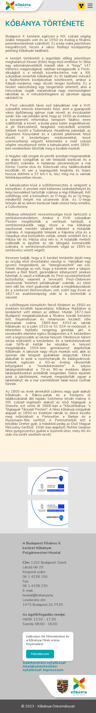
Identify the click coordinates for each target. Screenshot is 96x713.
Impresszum (53, 669)
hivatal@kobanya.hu (38, 595)
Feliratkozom (40, 654)
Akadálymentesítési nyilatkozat (40, 668)
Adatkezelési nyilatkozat (44, 662)
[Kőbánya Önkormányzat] (18, 5)
